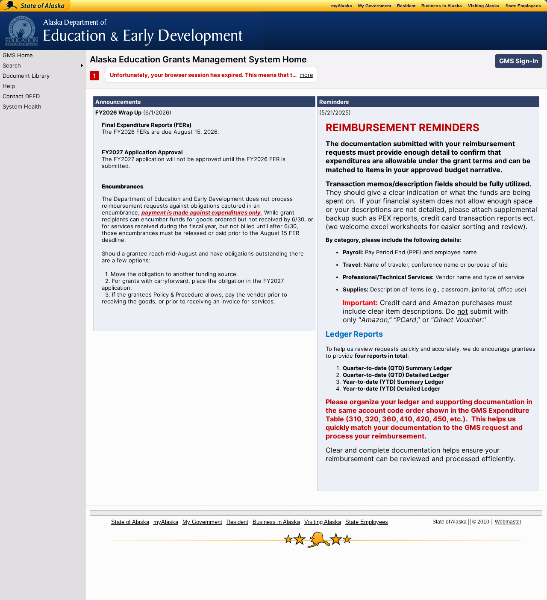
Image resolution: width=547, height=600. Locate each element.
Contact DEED (21, 96)
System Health (22, 106)
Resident (406, 5)
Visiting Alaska (484, 5)
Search (12, 65)
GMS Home (18, 55)
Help (9, 85)
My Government (374, 5)
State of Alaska (28, 5)
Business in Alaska (441, 5)
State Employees (523, 5)
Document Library (26, 75)
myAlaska (341, 5)
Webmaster (508, 522)
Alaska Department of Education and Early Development (75, 26)
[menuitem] (42, 55)
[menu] (42, 81)
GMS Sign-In (518, 61)
